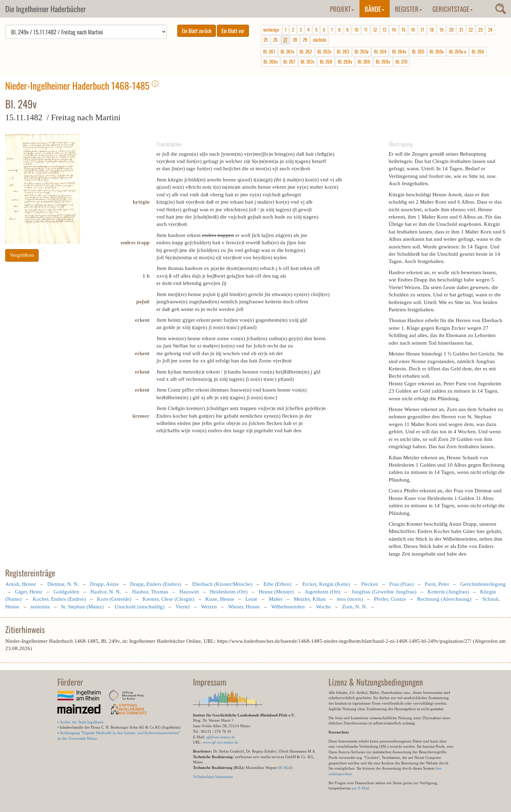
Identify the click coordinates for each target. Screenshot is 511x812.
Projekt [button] (340, 9)
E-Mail (285, 767)
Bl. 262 (306, 51)
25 (265, 39)
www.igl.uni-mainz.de (220, 742)
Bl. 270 (401, 61)
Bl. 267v (307, 61)
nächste (319, 39)
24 (490, 29)
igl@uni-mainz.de (220, 737)
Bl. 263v (361, 51)
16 (413, 29)
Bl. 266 (478, 51)
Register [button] (407, 9)
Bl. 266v (270, 61)
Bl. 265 (418, 51)
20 (451, 29)
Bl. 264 (380, 51)
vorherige (271, 29)
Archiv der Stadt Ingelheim (82, 722)
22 (471, 29)
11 (365, 29)
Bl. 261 (269, 51)
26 (275, 39)
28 (295, 39)
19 (441, 29)
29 (305, 39)
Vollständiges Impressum (213, 776)
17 (422, 29)
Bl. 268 (326, 61)
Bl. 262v (324, 51)
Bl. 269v (383, 61)
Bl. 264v (399, 51)
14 (394, 29)
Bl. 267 (289, 61)
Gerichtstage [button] (450, 9)
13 (384, 29)
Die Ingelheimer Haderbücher (45, 8)
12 (375, 29)
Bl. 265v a (457, 51)
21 (461, 29)
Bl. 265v (437, 51)
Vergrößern (22, 255)
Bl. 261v (287, 51)
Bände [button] (373, 9)
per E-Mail (360, 788)
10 (356, 29)
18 (432, 29)
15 (403, 29)
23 (480, 29)
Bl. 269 (364, 61)
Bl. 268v (345, 61)
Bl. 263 (343, 51)
